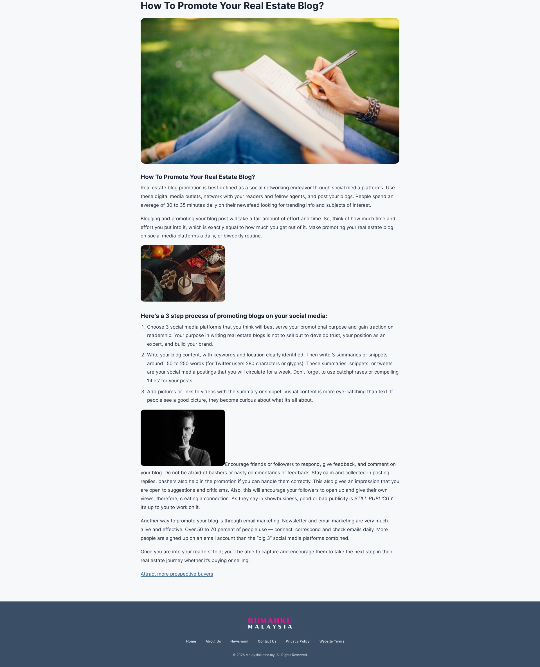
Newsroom (239, 641)
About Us (213, 641)
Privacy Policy (298, 641)
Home (191, 641)
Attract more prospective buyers (177, 574)
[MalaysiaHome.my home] (270, 623)
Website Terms (332, 641)
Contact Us (267, 641)
